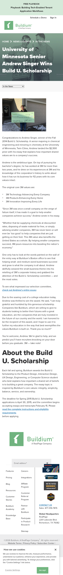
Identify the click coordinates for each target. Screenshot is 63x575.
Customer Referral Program (25, 496)
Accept (42, 570)
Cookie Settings (12, 570)
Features (10, 471)
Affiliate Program (25, 485)
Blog (8, 484)
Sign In (53, 17)
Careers (24, 471)
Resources (11, 490)
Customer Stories (10, 498)
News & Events (22, 41)
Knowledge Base (11, 517)
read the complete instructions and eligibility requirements (25, 411)
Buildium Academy (10, 507)
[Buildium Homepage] (18, 26)
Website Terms (15, 543)
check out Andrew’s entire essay (19, 290)
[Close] (55, 549)
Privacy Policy (29, 543)
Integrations (26, 477)
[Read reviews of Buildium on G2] (50, 468)
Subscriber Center (46, 543)
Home (5, 41)
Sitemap (24, 531)
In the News (42, 41)
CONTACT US (45, 505)
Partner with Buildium (25, 508)
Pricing (9, 477)
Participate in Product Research (25, 521)
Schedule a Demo (38, 17)
